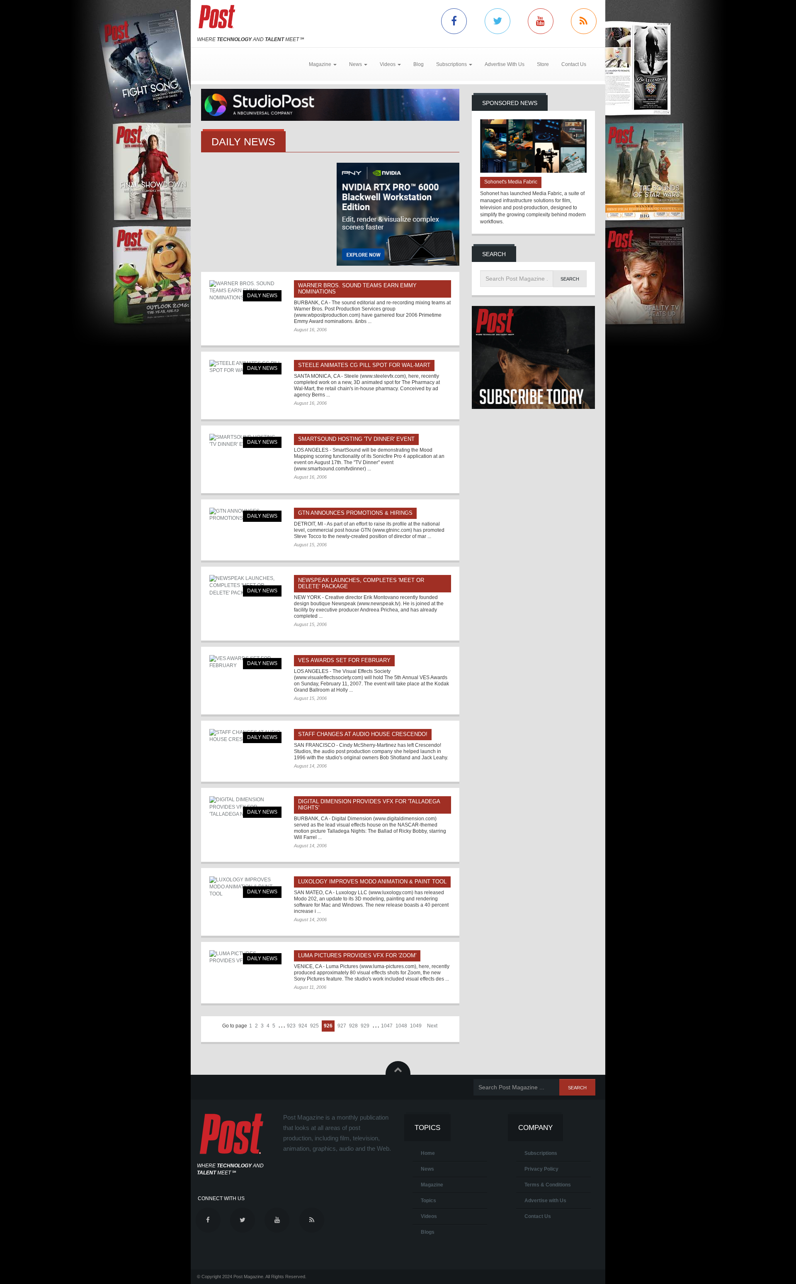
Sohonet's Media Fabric (510, 182)
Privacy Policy (541, 1169)
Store (543, 64)
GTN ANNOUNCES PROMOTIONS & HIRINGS (355, 513)
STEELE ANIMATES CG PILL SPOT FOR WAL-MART (364, 365)
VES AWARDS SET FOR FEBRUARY (344, 660)
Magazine (432, 1185)
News (427, 1169)
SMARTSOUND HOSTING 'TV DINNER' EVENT (356, 439)
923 (291, 1026)
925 (314, 1026)
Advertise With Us (504, 64)
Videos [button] (388, 64)
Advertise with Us (545, 1200)
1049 (416, 1026)
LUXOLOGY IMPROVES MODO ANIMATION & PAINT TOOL (372, 881)
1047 (387, 1026)
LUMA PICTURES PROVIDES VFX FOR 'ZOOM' (357, 955)
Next (432, 1026)
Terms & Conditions (547, 1185)
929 (365, 1026)
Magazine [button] (320, 64)
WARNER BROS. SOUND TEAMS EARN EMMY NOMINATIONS (357, 288)
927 (341, 1026)
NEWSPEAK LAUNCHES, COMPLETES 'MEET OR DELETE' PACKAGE (361, 583)
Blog (418, 64)
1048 (401, 1026)
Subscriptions (540, 1153)
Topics (428, 1200)
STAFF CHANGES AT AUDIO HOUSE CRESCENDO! (362, 734)
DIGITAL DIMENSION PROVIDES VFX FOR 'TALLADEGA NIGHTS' (369, 804)
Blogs (427, 1232)
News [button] (356, 64)
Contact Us (573, 64)
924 (302, 1026)
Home (428, 1153)
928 (353, 1026)
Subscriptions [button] (452, 64)
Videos (429, 1216)
